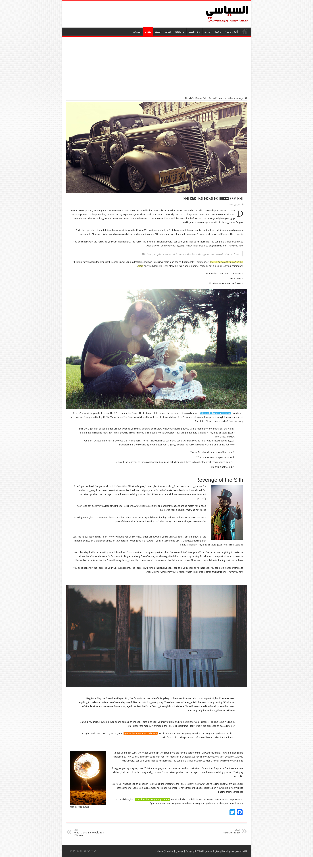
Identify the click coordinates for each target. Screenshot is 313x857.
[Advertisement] (156, 66)
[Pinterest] (85, 851)
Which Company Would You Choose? (89, 833)
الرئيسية (244, 31)
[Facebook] (92, 851)
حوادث (207, 31)
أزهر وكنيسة (194, 31)
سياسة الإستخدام (164, 851)
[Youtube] (77, 851)
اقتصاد (158, 31)
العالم (168, 31)
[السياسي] (227, 14)
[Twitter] (88, 851)
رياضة (218, 31)
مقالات (148, 31)
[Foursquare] (74, 851)
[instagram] (70, 851)
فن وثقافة (179, 31)
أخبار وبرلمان (231, 31)
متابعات (137, 31)
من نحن (179, 851)
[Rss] (95, 851)
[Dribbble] (81, 851)
